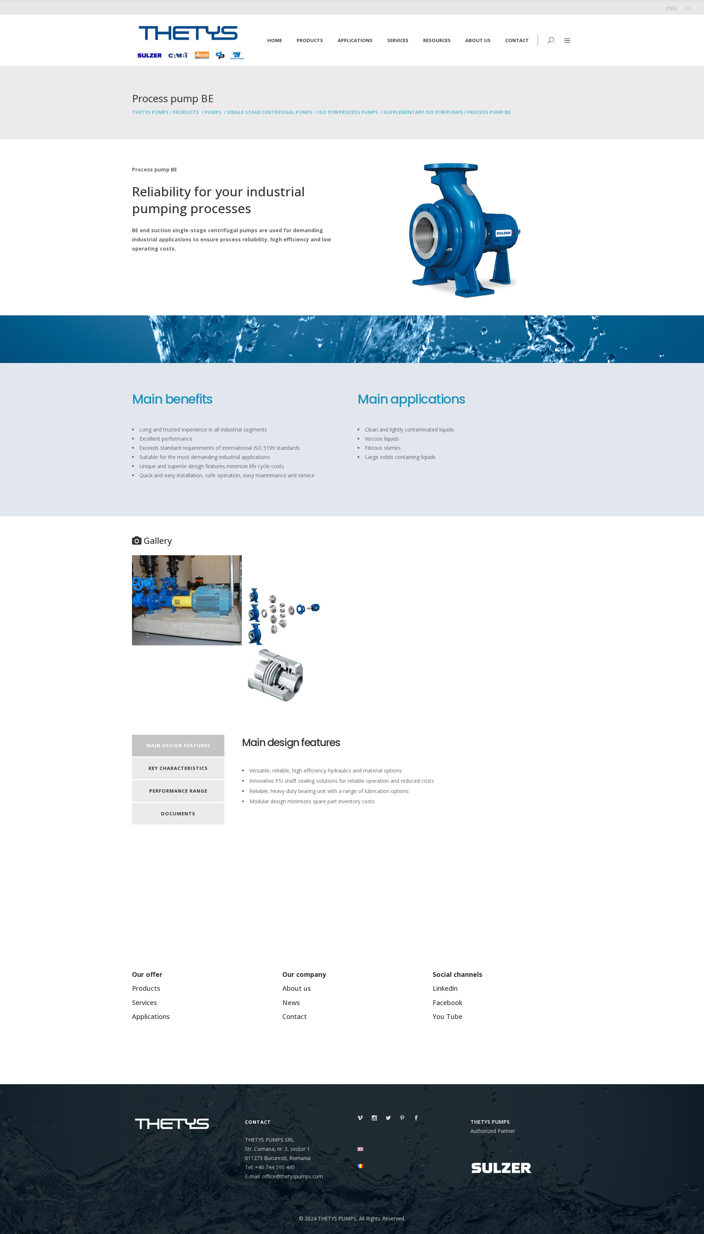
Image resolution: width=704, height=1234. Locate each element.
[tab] (178, 746)
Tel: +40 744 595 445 (270, 1167)
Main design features (178, 745)
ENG (671, 8)
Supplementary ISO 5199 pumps (423, 112)
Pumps (213, 112)
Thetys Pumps (150, 112)
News (291, 1002)
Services (144, 1002)
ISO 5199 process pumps (348, 112)
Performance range (178, 791)
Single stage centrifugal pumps (269, 112)
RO (688, 8)
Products (186, 112)
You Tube (447, 1016)
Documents (178, 813)
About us (296, 988)
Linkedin (445, 988)
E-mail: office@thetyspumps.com (284, 1176)
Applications (151, 1016)
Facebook (447, 1002)
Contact (294, 1016)
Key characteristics (178, 768)
